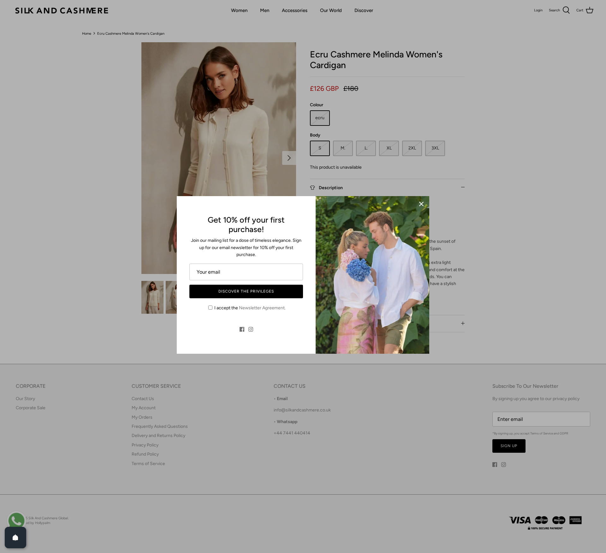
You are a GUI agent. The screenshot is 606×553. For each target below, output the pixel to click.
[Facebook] (242, 329)
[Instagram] (250, 329)
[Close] (421, 204)
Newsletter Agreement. (262, 308)
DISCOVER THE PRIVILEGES (246, 291)
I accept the (250, 308)
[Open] (15, 537)
